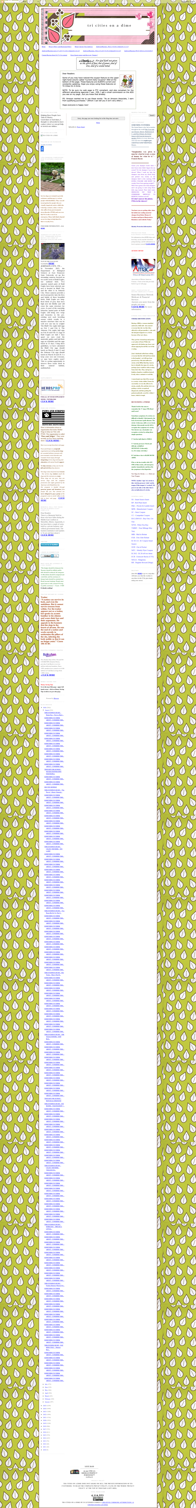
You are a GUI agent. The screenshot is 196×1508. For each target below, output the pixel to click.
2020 (45, 1420)
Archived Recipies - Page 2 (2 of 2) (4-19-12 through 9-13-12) (102, 51)
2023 (45, 1411)
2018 (45, 1426)
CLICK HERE (47, 535)
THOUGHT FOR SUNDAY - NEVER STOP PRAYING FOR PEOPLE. (52, 771)
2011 (45, 1447)
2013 (45, 1441)
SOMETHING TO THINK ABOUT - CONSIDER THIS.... (54, 1048)
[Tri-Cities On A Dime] (42, 151)
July (46, 1384)
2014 (45, 1438)
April (46, 1393)
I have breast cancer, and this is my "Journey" (84, 55)
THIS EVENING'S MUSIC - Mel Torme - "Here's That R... (54, 974)
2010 (45, 1450)
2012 (45, 1444)
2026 (45, 707)
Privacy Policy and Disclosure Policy (60, 47)
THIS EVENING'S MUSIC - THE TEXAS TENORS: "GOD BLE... (54, 1036)
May (46, 1390)
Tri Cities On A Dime (109, 25)
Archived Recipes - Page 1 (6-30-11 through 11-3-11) (112, 47)
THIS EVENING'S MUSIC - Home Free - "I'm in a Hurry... (54, 714)
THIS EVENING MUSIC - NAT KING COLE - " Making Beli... (53, 1347)
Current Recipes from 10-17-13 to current (54, 55)
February (48, 1399)
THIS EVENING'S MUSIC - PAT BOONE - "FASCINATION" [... (54, 1105)
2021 (45, 1417)
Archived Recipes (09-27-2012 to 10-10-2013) (138, 51)
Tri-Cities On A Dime (46, 144)
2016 (45, 1432)
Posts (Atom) (81, 127)
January (47, 1402)
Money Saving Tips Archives (84, 47)
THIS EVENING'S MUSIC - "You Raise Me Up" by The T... (54, 912)
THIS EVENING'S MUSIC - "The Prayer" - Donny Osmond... (54, 791)
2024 (45, 1409)
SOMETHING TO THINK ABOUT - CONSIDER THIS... (54, 719)
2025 (45, 1406)
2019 (45, 1423)
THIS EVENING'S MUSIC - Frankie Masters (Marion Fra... (54, 1284)
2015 (45, 1435)
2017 (45, 1429)
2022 (45, 1414)
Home (43, 47)
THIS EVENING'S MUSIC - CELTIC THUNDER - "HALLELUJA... (52, 1168)
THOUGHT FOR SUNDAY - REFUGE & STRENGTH (52, 1099)
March (47, 1396)
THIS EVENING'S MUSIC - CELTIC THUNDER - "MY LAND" (53, 849)
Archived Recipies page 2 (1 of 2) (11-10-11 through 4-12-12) (61, 51)
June (46, 1387)
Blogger (56, 698)
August (47, 710)
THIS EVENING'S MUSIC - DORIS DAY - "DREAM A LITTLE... (53, 1226)
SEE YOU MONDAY (50, 787)
